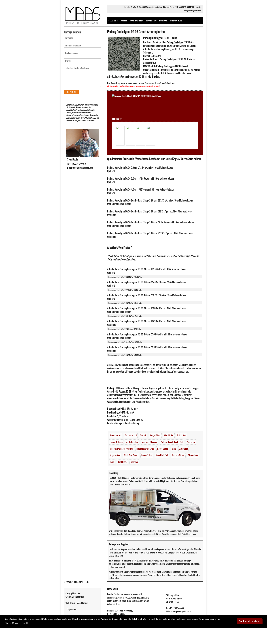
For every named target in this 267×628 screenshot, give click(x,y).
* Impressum (71, 609)
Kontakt (163, 20)
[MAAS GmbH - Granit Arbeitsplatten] (82, 24)
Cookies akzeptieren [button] (249, 621)
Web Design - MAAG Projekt (77, 603)
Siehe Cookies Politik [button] (17, 623)
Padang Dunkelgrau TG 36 (77, 582)
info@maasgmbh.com (192, 10)
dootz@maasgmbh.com (83, 167)
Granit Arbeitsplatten (75, 596)
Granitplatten (136, 20)
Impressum (151, 20)
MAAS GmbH (112, 588)
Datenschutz (176, 20)
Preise (124, 20)
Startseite (113, 20)
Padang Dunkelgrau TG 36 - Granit (160, 38)
